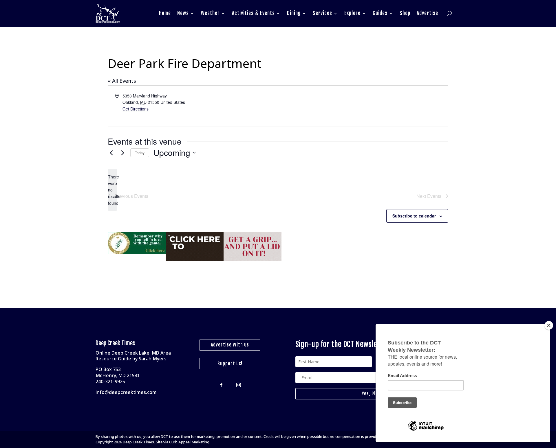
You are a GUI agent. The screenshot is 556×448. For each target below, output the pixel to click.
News (183, 13)
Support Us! (229, 363)
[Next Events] (122, 152)
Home (165, 13)
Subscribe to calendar (414, 216)
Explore (352, 13)
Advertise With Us (230, 345)
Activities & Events (253, 13)
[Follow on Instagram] (238, 384)
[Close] (548, 325)
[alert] (112, 190)
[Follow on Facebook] (221, 384)
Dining (294, 13)
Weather (210, 13)
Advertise (427, 13)
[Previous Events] (111, 152)
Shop (405, 13)
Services (322, 13)
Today (140, 152)
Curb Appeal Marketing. (189, 442)
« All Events (122, 80)
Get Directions (135, 109)
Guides (380, 13)
